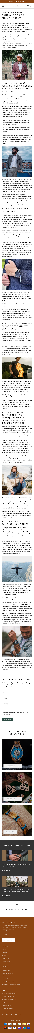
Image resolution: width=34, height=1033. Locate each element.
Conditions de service (23, 685)
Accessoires (5, 958)
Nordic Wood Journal (8, 982)
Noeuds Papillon (13, 799)
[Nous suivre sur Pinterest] (12, 1014)
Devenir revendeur (7, 1008)
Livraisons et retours (8, 996)
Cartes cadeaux (7, 961)
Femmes (4, 955)
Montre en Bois (7, 296)
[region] (17, 907)
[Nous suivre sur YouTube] (16, 1014)
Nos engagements (7, 973)
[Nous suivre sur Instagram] (7, 1014)
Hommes (4, 953)
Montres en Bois (12, 766)
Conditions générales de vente (11, 985)
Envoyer (7, 719)
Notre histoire (6, 970)
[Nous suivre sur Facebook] (2, 1014)
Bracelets (10, 832)
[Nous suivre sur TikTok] (21, 1014)
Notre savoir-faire (7, 976)
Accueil (4, 950)
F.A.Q (3, 1002)
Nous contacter (6, 1005)
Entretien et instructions (9, 999)
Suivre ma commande (9, 993)
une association (25, 383)
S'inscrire (8, 940)
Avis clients (5, 979)
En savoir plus (6, 870)
